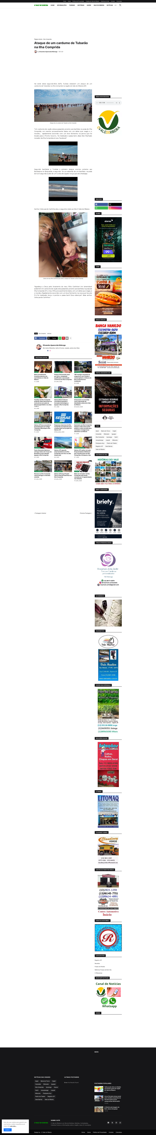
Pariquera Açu (47, 1093)
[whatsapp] (101, 207)
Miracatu (115, 440)
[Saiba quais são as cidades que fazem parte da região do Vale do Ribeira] (98, 1089)
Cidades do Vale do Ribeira (92, 1)
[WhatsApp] (59, 338)
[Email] (67, 338)
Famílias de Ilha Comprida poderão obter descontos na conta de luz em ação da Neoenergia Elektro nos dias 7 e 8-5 (43, 403)
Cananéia (98, 434)
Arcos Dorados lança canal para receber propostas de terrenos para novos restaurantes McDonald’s (112, 1098)
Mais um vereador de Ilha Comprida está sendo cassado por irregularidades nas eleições (83, 476)
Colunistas (119, 1)
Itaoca (56, 1087)
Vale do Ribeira (99, 5)
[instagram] (50, 351)
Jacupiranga (99, 440)
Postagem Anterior (40, 513)
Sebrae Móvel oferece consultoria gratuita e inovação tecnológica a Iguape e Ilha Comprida (61, 402)
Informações (62, 5)
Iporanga (109, 437)
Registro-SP (99, 446)
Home (64, 1)
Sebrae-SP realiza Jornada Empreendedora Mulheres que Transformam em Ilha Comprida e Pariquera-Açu (82, 452)
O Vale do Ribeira (46, 1132)
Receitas (97, 963)
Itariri (116, 437)
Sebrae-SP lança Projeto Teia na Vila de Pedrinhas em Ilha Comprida (63, 475)
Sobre (69, 1)
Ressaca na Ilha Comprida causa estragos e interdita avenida (42, 475)
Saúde (89, 5)
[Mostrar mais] (70, 338)
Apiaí (97, 431)
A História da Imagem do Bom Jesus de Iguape (111, 1107)
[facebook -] (47, 351)
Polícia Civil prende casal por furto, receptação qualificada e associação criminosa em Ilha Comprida (63, 377)
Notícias (110, 5)
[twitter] (115, 204)
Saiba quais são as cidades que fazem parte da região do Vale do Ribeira (112, 1088)
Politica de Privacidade (78, 1)
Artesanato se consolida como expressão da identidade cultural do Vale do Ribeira (82, 402)
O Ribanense (98, 973)
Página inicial (38, 39)
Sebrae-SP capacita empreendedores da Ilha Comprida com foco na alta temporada (62, 452)
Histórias (80, 5)
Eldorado (106, 434)
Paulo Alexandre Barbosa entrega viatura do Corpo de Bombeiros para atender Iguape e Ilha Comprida (43, 452)
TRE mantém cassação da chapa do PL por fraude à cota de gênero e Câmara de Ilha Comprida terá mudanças (82, 378)
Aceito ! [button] (7, 1130)
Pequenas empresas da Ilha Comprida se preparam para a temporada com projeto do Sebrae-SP (63, 427)
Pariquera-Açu (100, 443)
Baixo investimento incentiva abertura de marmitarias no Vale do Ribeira (41, 377)
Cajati (114, 431)
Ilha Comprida (47, 39)
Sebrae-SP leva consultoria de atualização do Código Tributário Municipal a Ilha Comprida (42, 427)
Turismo (72, 5)
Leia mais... (13, 1126)
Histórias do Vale (105, 1)
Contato (113, 1)
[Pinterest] (63, 338)
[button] (115, 5)
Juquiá (108, 440)
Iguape (114, 434)
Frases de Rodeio (100, 966)
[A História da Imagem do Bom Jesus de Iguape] (98, 1109)
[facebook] (101, 204)
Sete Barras (108, 446)
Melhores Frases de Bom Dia (103, 970)
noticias (49, 333)
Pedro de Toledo (112, 443)
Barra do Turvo (105, 431)
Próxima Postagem (85, 513)
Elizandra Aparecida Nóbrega (54, 345)
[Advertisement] (78, 23)
